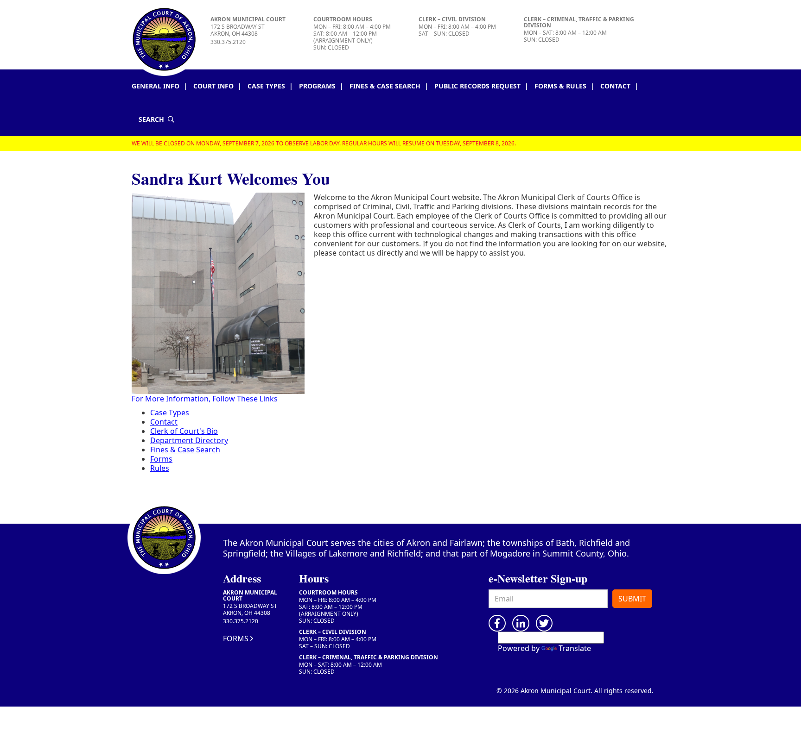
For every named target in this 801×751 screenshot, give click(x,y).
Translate (575, 648)
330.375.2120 (228, 41)
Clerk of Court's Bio (184, 431)
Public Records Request (477, 85)
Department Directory (189, 440)
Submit (632, 599)
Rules (159, 468)
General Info (155, 85)
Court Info (213, 85)
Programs (317, 85)
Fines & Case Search (385, 85)
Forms (161, 459)
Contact (615, 85)
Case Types (266, 85)
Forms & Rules (560, 85)
